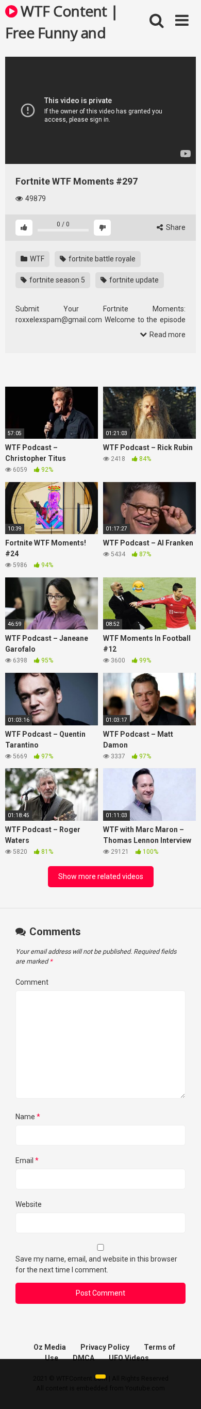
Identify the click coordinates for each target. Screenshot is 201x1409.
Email (27, 1160)
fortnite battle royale (101, 259)
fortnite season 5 (56, 280)
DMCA (83, 1358)
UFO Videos (129, 1358)
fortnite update (133, 280)
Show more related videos (100, 876)
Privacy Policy (104, 1347)
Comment (31, 982)
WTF (36, 259)
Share (175, 227)
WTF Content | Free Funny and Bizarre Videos (62, 21)
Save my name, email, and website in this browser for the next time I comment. (96, 1264)
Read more (167, 334)
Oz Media (50, 1347)
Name (27, 1117)
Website (28, 1204)
